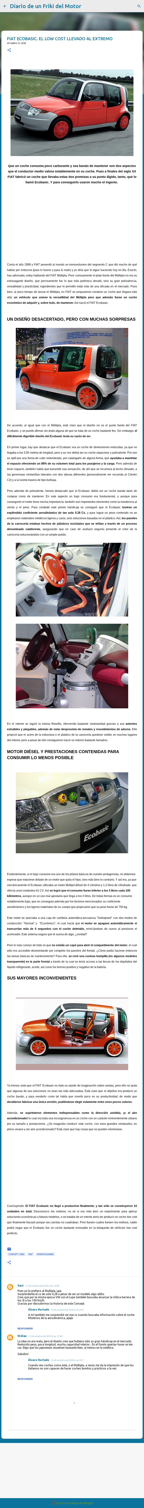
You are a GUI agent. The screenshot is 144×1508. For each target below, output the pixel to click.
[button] (9, 50)
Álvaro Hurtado (38, 1309)
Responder (25, 1328)
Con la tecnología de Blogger (74, 1503)
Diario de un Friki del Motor (45, 6)
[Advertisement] (72, 226)
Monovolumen (45, 1254)
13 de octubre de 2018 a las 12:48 (45, 1336)
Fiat (30, 1254)
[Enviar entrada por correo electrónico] (9, 1250)
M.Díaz (22, 1336)
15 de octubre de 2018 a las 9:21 (67, 1360)
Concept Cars (16, 1254)
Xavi (21, 1285)
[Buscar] (86, 6)
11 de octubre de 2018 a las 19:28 (42, 1285)
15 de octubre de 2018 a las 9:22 (67, 1309)
